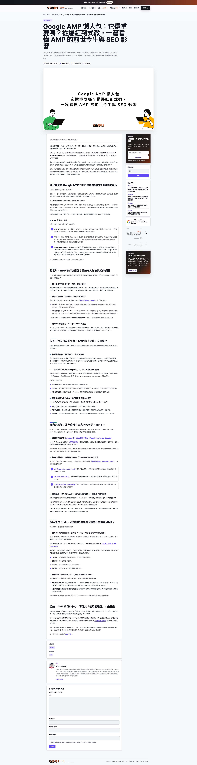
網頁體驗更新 (73, 442)
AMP (51, 655)
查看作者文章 (59, 679)
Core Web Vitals (100, 620)
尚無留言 (87, 63)
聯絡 (146, 761)
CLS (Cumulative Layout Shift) (64, 484)
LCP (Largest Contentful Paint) (64, 469)
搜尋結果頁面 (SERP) (87, 300)
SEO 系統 (114, 761)
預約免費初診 (132, 270)
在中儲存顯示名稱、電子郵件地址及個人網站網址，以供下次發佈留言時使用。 (74, 742)
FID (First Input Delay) (61, 477)
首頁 (44, 14)
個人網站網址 (52, 734)
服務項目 (108, 761)
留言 (50, 695)
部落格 (130, 8)
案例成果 (124, 8)
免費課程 (131, 761)
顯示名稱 (52, 719)
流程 (119, 761)
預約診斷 (109, 2)
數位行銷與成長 (55, 14)
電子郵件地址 (53, 726)
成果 (127, 761)
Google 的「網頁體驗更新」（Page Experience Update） (89, 438)
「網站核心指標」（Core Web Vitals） (102, 461)
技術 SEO (52, 647)
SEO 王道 (68, 634)
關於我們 (136, 8)
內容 (123, 761)
